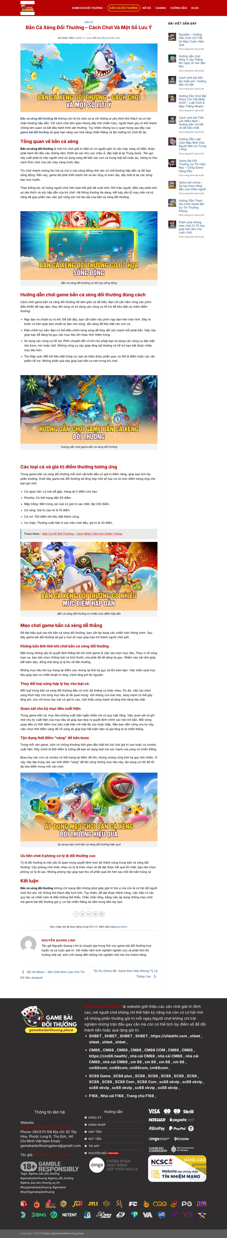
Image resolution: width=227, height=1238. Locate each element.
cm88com (98, 1068)
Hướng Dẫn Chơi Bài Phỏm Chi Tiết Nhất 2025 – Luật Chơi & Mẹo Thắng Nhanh (192, 101)
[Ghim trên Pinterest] (95, 914)
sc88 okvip (169, 1082)
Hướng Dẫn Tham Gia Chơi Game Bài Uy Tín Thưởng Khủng (191, 206)
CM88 (94, 1050)
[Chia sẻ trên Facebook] (76, 914)
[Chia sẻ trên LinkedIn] (102, 914)
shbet (195, 1036)
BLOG (195, 7)
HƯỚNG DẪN (178, 7)
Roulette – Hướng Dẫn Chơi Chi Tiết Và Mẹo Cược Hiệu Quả (191, 40)
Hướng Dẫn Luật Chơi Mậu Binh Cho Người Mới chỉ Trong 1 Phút (192, 144)
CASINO (161, 7)
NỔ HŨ (146, 7)
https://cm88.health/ (108, 1056)
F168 (93, 1096)
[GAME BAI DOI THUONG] (42, 8)
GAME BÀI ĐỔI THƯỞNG (87, 7)
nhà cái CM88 (142, 1056)
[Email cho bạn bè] (89, 914)
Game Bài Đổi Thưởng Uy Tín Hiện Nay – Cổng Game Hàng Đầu (192, 166)
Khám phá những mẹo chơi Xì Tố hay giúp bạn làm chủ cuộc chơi (192, 227)
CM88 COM (154, 1050)
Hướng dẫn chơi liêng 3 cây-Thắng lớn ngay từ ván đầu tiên (192, 61)
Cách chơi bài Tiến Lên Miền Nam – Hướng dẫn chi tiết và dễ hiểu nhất (191, 123)
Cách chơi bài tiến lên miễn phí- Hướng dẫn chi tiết (192, 81)
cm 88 (136, 1062)
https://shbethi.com (169, 1036)
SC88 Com (124, 1082)
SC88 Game (99, 1076)
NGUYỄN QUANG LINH (108, 38)
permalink (122, 926)
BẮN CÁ (89, 22)
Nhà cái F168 (112, 1096)
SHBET (95, 1036)
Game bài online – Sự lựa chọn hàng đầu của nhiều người (192, 186)
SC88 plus (122, 1076)
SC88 (140, 1076)
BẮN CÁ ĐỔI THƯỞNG (124, 7)
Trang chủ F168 (140, 1096)
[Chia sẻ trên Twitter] (82, 914)
